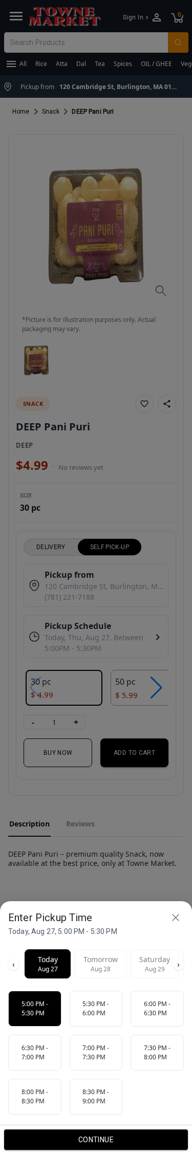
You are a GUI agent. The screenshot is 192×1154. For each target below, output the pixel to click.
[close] (175, 917)
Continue (96, 1140)
